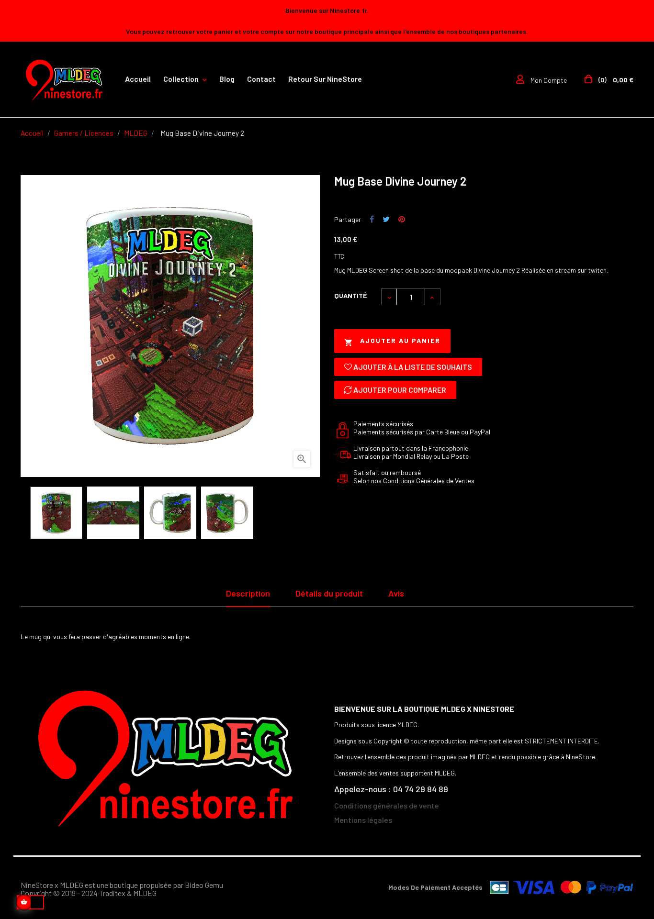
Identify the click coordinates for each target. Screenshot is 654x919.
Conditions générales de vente (386, 805)
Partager (372, 219)
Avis (396, 593)
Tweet (386, 219)
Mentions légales (363, 819)
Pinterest (401, 219)
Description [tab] (248, 593)
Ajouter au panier (392, 341)
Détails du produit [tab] (329, 593)
